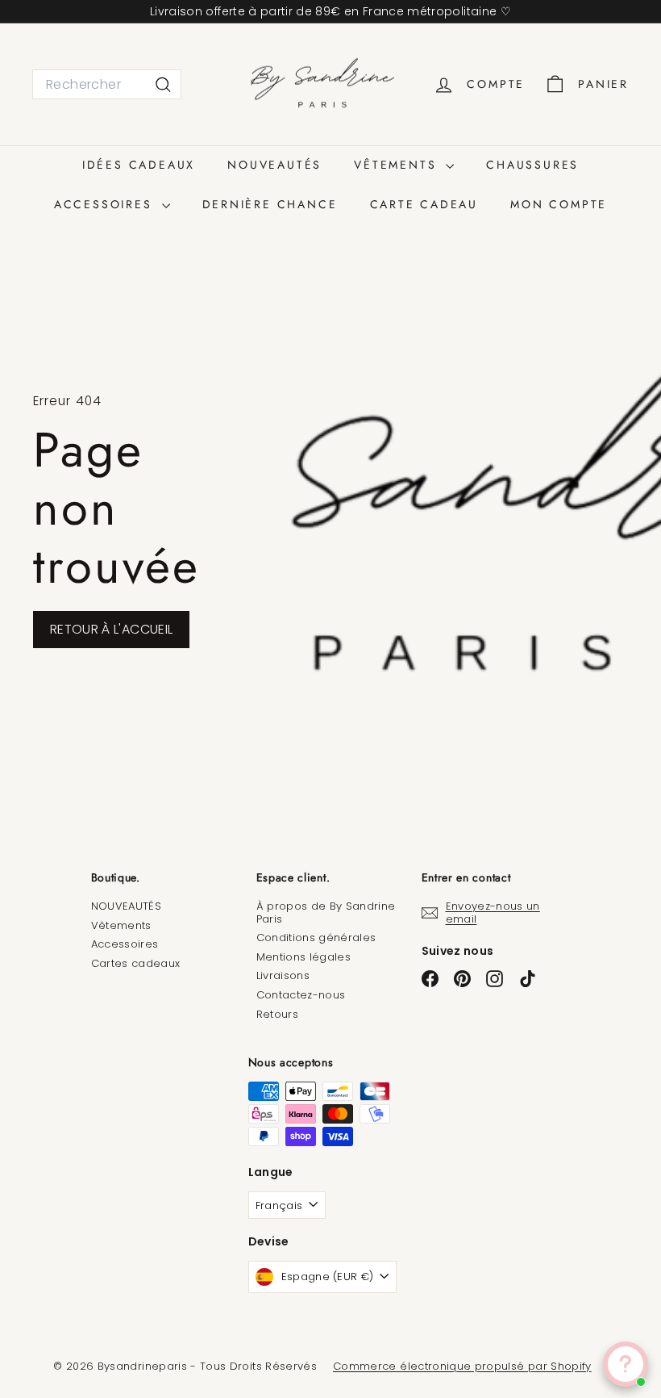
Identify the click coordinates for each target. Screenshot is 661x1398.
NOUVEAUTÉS (274, 165)
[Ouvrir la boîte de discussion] (625, 1364)
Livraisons (283, 975)
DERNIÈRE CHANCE (270, 204)
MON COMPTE (558, 204)
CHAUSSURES (532, 165)
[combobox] (106, 84)
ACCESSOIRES (106, 204)
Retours (277, 1014)
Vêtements (121, 925)
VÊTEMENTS (398, 165)
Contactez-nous (301, 994)
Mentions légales (303, 957)
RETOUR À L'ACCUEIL (111, 629)
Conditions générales (316, 937)
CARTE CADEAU (424, 204)
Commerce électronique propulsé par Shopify (462, 1366)
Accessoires (125, 944)
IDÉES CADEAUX (138, 165)
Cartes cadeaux (136, 963)
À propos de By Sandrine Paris (326, 912)
